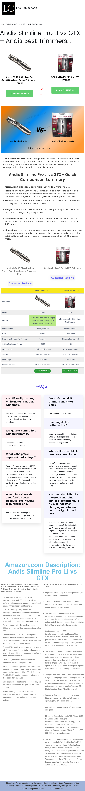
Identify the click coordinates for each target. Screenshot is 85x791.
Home (2, 24)
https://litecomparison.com (32, 789)
